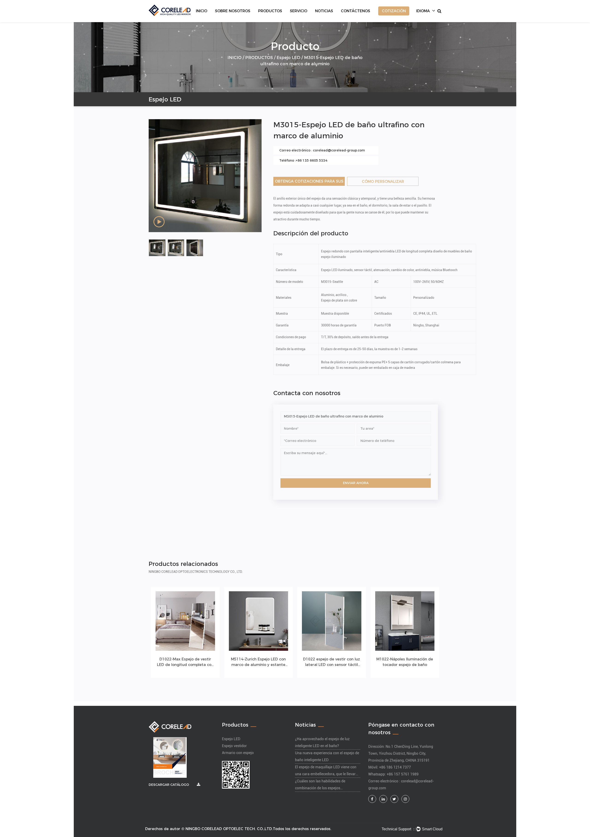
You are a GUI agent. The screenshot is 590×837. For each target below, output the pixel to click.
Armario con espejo (238, 753)
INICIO (201, 11)
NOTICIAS (324, 11)
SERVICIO (298, 11)
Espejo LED (288, 57)
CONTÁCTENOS (355, 11)
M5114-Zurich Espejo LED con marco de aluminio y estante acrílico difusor (258, 662)
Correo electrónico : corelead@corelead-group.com (322, 150)
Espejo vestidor (234, 746)
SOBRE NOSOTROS (232, 11)
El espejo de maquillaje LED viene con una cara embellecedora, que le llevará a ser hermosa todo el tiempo (326, 774)
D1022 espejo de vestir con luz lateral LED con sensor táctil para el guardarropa (331, 662)
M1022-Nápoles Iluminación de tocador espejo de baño (404, 662)
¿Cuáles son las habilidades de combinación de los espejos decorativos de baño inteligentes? (322, 788)
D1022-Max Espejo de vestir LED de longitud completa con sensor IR (185, 662)
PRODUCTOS (270, 11)
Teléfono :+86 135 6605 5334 (303, 160)
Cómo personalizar (383, 181)
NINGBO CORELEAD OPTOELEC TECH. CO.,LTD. (229, 829)
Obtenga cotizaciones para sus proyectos (309, 182)
